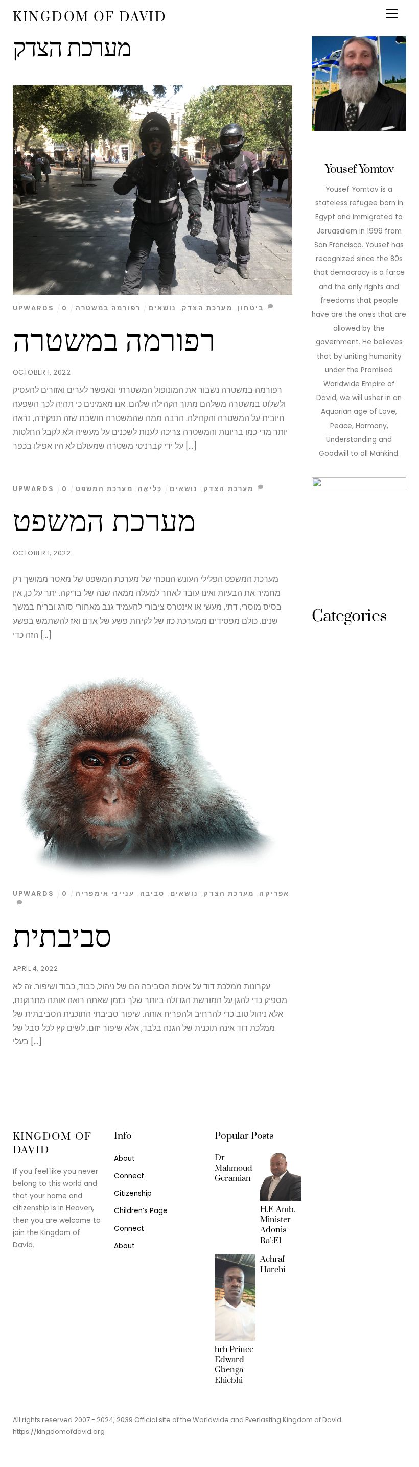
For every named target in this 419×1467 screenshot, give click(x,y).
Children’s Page (141, 1211)
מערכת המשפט (104, 521)
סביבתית (62, 937)
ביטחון (251, 308)
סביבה (152, 893)
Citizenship (133, 1193)
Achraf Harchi (272, 1264)
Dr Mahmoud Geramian (233, 1168)
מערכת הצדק (207, 308)
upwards (33, 308)
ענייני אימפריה (105, 893)
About (124, 1158)
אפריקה (274, 893)
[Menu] (392, 14)
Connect (129, 1176)
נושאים (163, 308)
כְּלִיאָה (150, 488)
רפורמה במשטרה (114, 341)
